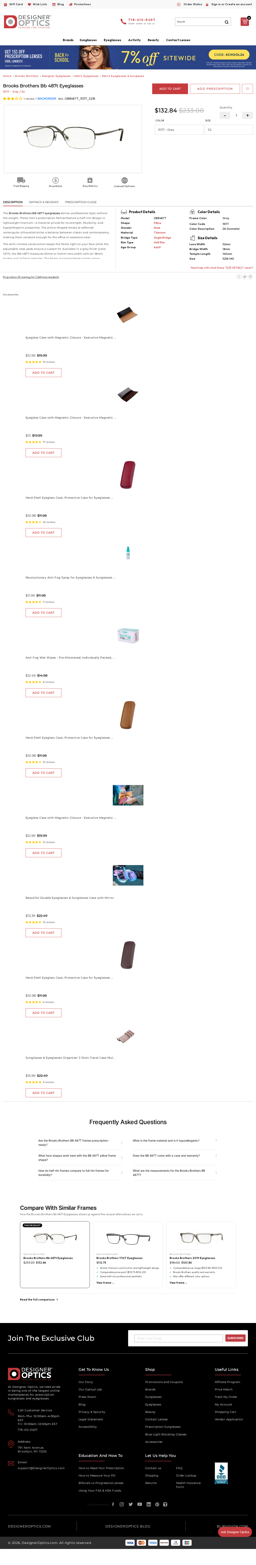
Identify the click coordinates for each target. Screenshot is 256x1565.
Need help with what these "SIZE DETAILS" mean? (222, 267)
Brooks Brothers (26, 75)
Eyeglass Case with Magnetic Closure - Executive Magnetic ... (71, 337)
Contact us (153, 1468)
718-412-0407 (142, 20)
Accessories (153, 1442)
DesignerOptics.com (39, 1543)
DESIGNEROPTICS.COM (29, 1526)
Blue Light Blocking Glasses (166, 1434)
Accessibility (88, 1427)
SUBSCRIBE (235, 1338)
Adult (157, 247)
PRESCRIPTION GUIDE (81, 202)
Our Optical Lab (90, 1389)
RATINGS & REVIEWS (44, 202)
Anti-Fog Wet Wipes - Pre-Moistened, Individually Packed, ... (70, 657)
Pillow (157, 223)
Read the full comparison (37, 1299)
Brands (150, 1389)
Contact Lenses (178, 40)
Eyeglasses (153, 1404)
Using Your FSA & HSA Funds (100, 1490)
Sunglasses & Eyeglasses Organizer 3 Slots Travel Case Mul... (70, 1058)
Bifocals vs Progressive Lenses (101, 1483)
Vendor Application (229, 1419)
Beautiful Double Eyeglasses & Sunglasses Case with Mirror (70, 898)
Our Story (86, 1382)
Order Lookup (186, 1475)
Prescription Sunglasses (163, 1427)
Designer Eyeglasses (56, 75)
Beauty (153, 40)
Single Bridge (162, 237)
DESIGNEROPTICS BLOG (127, 1526)
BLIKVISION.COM (232, 1526)
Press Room (87, 1397)
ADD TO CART (43, 372)
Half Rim (159, 242)
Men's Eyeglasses (86, 75)
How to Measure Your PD (97, 1475)
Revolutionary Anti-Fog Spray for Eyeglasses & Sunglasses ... (70, 577)
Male (157, 228)
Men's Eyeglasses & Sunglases (123, 75)
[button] (13, 99)
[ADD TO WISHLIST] (247, 89)
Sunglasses (153, 1397)
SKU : (61, 98)
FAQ (179, 1468)
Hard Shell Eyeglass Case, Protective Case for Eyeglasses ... (69, 497)
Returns (151, 1483)
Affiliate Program (227, 1382)
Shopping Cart (225, 1412)
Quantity (226, 107)
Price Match (223, 1389)
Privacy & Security (92, 1412)
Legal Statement (91, 1419)
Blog (82, 1404)
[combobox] (203, 21)
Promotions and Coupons (164, 1382)
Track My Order (226, 1397)
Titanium (159, 232)
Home (7, 75)
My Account (223, 1404)
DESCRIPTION (13, 202)
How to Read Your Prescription (101, 1468)
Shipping (151, 1475)
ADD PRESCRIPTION (215, 89)
